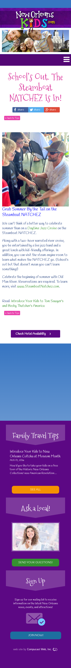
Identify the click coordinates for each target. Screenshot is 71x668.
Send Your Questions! (35, 562)
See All (35, 490)
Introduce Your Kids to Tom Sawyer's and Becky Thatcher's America (33, 303)
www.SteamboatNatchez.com (38, 286)
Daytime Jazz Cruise (42, 228)
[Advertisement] (35, 382)
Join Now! (35, 635)
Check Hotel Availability (31, 334)
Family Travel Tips (35, 435)
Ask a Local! (35, 508)
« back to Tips (12, 118)
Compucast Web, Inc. (39, 649)
